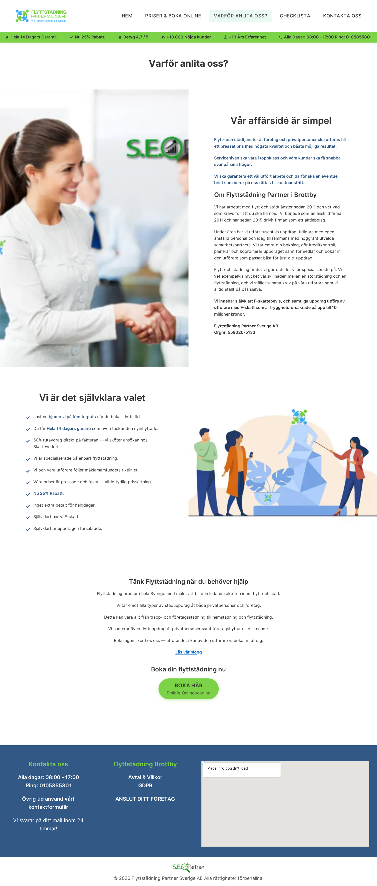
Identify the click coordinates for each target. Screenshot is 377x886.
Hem (127, 15)
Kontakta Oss (342, 15)
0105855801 (359, 36)
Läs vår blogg (188, 652)
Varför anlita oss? (240, 15)
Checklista (295, 15)
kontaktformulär (48, 807)
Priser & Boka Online (173, 15)
